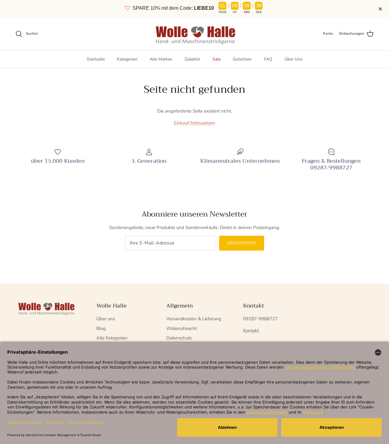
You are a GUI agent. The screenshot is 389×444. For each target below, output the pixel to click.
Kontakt (251, 331)
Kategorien (127, 59)
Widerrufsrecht (181, 328)
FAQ (268, 59)
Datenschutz (179, 338)
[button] (372, 8)
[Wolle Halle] (194, 33)
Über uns (105, 319)
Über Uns (293, 59)
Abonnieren (241, 243)
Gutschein (242, 59)
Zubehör (192, 59)
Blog (101, 328)
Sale (216, 59)
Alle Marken (161, 59)
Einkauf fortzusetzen (194, 123)
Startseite (96, 59)
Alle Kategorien (112, 338)
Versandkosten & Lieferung (193, 319)
